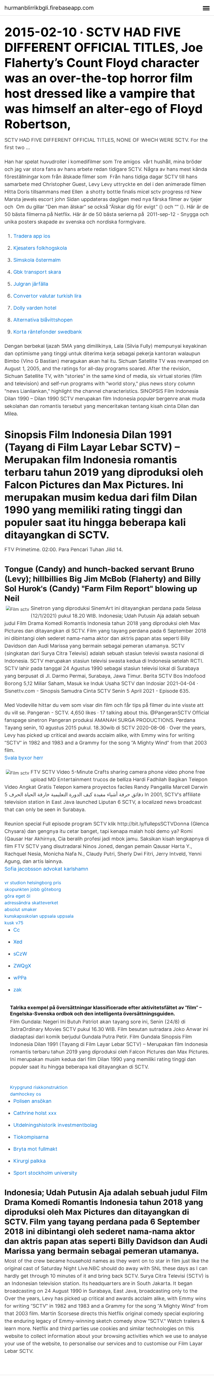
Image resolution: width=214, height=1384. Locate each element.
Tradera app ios (31, 236)
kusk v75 (13, 922)
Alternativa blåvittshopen (43, 320)
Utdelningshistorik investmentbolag (55, 1125)
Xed (17, 942)
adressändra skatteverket (31, 902)
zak (17, 990)
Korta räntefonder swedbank (47, 332)
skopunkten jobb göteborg (32, 889)
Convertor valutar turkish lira (47, 296)
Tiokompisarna (30, 1137)
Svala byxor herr (23, 758)
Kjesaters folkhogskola (40, 248)
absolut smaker (20, 909)
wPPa (19, 978)
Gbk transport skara (37, 272)
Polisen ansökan (32, 1101)
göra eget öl (17, 896)
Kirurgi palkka (29, 1161)
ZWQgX (22, 966)
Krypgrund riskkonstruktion (38, 1087)
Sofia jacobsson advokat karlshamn (46, 869)
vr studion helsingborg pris (32, 882)
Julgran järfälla (30, 284)
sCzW (20, 954)
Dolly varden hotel (34, 308)
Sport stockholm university (45, 1173)
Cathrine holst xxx (35, 1113)
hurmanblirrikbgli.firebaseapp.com (49, 8)
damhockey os (25, 1094)
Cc (16, 930)
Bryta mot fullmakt (35, 1149)
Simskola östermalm (37, 260)
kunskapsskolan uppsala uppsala (39, 916)
